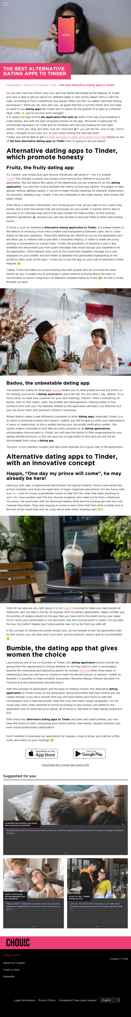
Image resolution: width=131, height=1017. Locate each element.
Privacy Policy (47, 1000)
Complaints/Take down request (78, 1000)
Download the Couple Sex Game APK (65, 764)
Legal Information (24, 1000)
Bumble (84, 670)
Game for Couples (14, 962)
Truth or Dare (11, 969)
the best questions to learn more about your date (75, 137)
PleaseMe (8, 976)
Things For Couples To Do (39, 85)
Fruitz (10, 178)
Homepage (13, 85)
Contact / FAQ (119, 958)
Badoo (57, 390)
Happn (67, 608)
